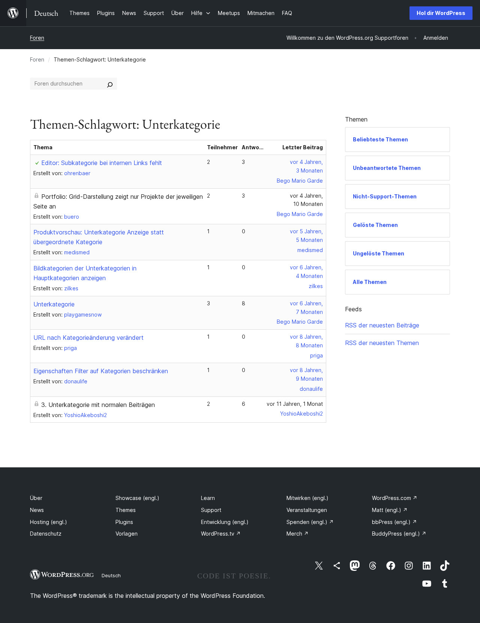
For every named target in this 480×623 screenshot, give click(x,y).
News (37, 510)
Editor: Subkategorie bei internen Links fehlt (101, 163)
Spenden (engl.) (310, 522)
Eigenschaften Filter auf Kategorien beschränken (100, 371)
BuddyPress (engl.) (399, 533)
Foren (37, 38)
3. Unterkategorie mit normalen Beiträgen (98, 404)
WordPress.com (394, 498)
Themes (126, 510)
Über (36, 498)
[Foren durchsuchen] (110, 84)
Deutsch (111, 575)
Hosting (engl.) (48, 522)
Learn (208, 498)
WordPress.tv (221, 533)
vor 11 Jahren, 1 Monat (295, 404)
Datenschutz (46, 533)
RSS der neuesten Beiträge (382, 325)
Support (211, 510)
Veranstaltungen (306, 510)
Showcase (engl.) (137, 498)
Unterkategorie (54, 304)
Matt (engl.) (390, 510)
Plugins (124, 522)
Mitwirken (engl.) (307, 498)
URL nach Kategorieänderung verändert (88, 337)
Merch (297, 533)
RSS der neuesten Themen (382, 343)
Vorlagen (127, 533)
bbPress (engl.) (394, 522)
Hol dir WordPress (441, 13)
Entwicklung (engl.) (225, 522)
